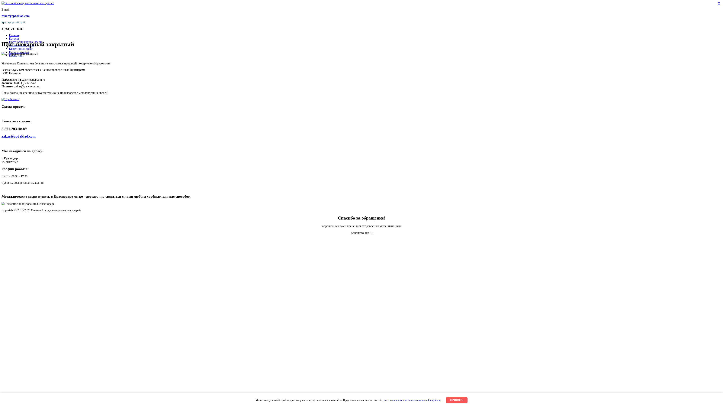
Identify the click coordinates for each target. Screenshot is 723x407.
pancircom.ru (37, 79)
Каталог (14, 38)
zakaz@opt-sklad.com (19, 136)
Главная (14, 35)
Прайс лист (16, 55)
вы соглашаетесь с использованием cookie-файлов (412, 400)
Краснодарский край (13, 22)
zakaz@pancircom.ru (27, 86)
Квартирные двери (21, 48)
